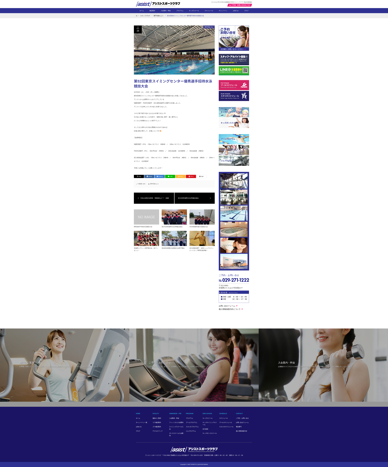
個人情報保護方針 (241, 431)
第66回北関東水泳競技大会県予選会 (173, 248)
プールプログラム (191, 422)
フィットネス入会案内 (176, 422)
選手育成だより (209, 27)
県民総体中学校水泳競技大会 (143, 226)
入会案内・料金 (166, 10)
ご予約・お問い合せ (242, 418)
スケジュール (223, 418)
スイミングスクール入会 (176, 428)
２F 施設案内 (157, 426)
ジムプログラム (191, 431)
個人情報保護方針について (230, 309)
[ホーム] (136, 14)
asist (144, 184)
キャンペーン (223, 10)
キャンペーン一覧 (141, 422)
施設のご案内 (157, 418)
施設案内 (152, 10)
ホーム (142, 10)
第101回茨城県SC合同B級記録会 (172, 226)
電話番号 (239, 426)
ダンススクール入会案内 (176, 434)
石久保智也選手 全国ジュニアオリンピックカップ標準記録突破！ (201, 249)
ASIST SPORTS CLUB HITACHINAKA (197, 464)
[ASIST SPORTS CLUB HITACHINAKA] (194, 451)
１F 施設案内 (157, 422)
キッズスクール (207, 418)
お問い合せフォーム (227, 306)
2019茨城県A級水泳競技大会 (198, 226)
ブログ (246, 10)
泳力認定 (205, 429)
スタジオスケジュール (226, 426)
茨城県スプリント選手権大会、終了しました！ (146, 249)
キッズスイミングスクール (210, 423)
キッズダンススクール (210, 433)
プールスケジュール (225, 422)
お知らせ (236, 10)
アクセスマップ (157, 431)
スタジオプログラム (192, 426)
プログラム (189, 418)
